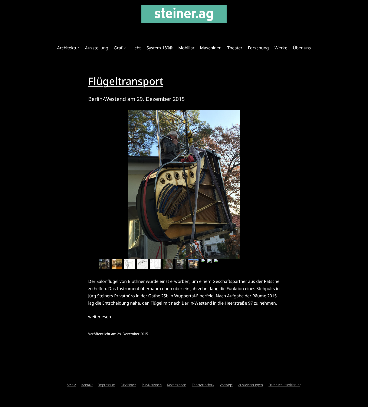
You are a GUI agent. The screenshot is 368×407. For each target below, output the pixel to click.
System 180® (160, 48)
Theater (234, 48)
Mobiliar (186, 48)
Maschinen (210, 48)
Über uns (302, 48)
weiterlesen (99, 317)
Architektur (68, 48)
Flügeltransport (125, 81)
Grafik (120, 48)
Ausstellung (96, 48)
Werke (281, 48)
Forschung (258, 48)
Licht (136, 48)
